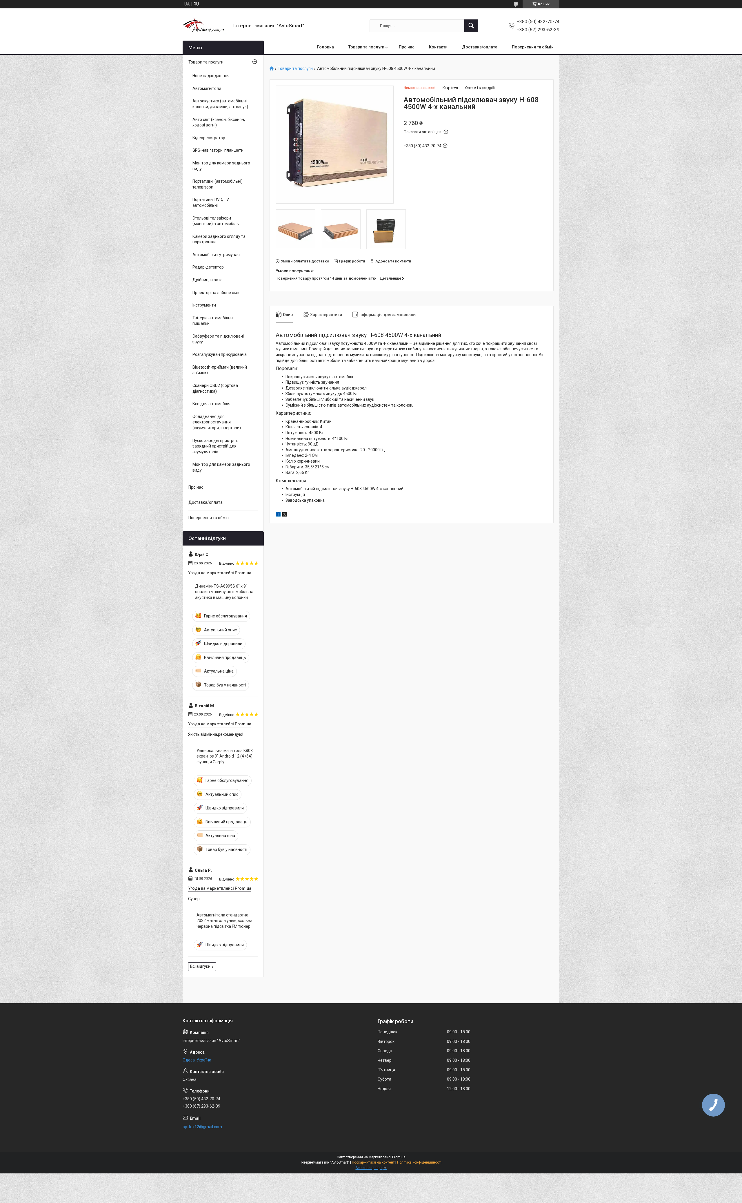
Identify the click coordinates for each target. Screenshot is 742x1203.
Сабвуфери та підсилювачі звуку (218, 339)
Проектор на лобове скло (216, 292)
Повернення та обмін (533, 47)
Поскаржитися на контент (373, 1162)
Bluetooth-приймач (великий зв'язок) (219, 370)
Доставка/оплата (479, 47)
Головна (325, 47)
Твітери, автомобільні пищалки (213, 321)
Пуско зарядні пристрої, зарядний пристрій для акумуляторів (215, 446)
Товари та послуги (366, 47)
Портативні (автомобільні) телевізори (217, 184)
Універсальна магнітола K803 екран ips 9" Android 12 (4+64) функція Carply (225, 756)
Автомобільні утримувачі (216, 254)
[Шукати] (471, 25)
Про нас (406, 47)
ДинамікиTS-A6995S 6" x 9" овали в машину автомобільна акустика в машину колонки (224, 592)
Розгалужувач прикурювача (219, 354)
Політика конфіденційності (419, 1162)
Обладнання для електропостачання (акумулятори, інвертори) (216, 422)
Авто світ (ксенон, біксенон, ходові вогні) (218, 122)
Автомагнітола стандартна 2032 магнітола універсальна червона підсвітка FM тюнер (224, 921)
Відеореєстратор (208, 137)
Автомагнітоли (206, 88)
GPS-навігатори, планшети (217, 150)
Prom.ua (398, 1157)
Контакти (438, 47)
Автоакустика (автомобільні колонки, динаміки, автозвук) (220, 104)
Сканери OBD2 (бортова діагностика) (215, 388)
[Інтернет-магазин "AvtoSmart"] (206, 26)
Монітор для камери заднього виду (221, 166)
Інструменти (204, 305)
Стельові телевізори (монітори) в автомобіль (215, 221)
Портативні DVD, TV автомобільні (210, 202)
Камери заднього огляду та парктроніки (218, 239)
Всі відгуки (200, 966)
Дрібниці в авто (207, 280)
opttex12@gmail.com (202, 1126)
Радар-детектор (208, 267)
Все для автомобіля (211, 403)
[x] (284, 515)
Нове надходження (211, 75)
